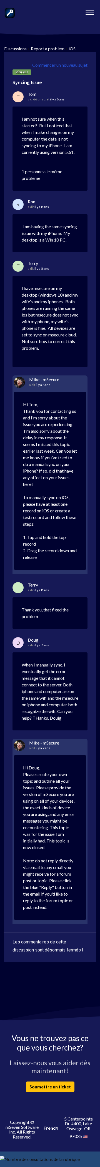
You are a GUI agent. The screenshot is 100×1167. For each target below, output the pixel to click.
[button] (89, 10)
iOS (72, 48)
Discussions (15, 48)
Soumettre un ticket (50, 1086)
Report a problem (47, 48)
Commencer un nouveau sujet (60, 65)
